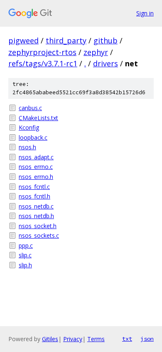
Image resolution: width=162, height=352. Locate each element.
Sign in (145, 13)
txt (127, 338)
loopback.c (33, 137)
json (147, 338)
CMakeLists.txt (38, 118)
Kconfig (29, 127)
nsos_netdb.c (36, 206)
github (105, 40)
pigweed (23, 40)
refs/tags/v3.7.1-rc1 (42, 63)
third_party (66, 40)
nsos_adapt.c (36, 157)
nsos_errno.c (36, 167)
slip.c (25, 255)
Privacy (72, 339)
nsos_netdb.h (36, 216)
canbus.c (30, 108)
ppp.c (26, 245)
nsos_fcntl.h (34, 196)
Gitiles (50, 339)
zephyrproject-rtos (42, 52)
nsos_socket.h (37, 226)
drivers (105, 63)
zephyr (95, 52)
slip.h (25, 265)
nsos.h (27, 147)
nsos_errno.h (36, 177)
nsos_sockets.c (39, 235)
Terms (96, 339)
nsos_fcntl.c (34, 187)
